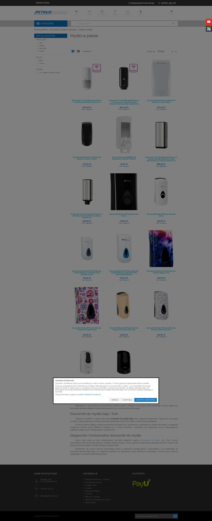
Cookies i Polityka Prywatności (89, 394)
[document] (106, 391)
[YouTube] (208, 23)
